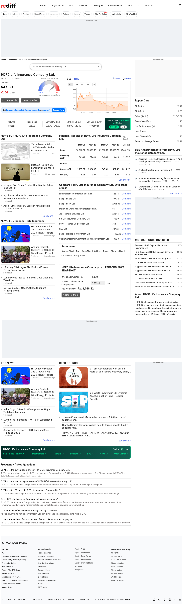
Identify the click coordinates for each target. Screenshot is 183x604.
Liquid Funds (43, 577)
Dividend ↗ (75, 453)
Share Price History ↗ (13, 453)
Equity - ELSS (80, 549)
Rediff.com (105, 599)
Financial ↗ (58, 453)
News (81, 5)
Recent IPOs (6, 570)
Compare (126, 193)
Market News (7, 587)
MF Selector (42, 587)
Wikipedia (171, 314)
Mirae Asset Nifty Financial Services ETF (154, 286)
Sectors (26, 14)
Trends (87, 14)
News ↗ (104, 453)
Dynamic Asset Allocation (48, 580)
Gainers (66, 14)
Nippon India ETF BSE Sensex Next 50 (153, 270)
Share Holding (117, 251)
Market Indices (116, 570)
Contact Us (84, 599)
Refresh (128, 78)
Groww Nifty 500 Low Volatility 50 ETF (153, 282)
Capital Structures (69, 255)
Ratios (82, 255)
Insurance (54, 14)
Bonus (106, 251)
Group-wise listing (9, 563)
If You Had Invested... (119, 560)
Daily (11, 556)
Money (97, 5)
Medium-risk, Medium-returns (49, 560)
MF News (78, 566)
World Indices (116, 577)
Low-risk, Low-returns (46, 563)
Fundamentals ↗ (38, 453)
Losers (77, 14)
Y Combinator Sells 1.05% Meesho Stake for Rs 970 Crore (42, 147)
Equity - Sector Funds (83, 556)
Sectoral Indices (117, 574)
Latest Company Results (11, 584)
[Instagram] (170, 599)
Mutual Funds (39, 14)
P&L (78, 251)
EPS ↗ (90, 453)
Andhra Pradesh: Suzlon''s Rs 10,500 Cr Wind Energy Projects (42, 250)
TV (138, 5)
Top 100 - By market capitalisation (15, 580)
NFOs (40, 584)
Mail (71, 5)
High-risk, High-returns (46, 556)
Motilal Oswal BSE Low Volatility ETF (153, 258)
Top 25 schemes (44, 553)
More (147, 5)
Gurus (129, 5)
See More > (49, 216)
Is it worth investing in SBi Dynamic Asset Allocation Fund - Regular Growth (108, 396)
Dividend (97, 251)
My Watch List (116, 556)
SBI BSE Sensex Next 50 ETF (148, 274)
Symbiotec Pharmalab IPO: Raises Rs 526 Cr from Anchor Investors (27, 197)
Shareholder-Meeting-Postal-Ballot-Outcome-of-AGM (160, 188)
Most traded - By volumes (11, 577)
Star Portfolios (101, 14)
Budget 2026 (79, 570)
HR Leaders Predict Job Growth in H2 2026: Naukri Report (42, 229)
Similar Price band (9, 574)
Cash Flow (86, 251)
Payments (56, 5)
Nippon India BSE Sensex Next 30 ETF (153, 266)
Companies (12, 60)
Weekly (17, 556)
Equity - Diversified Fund (84, 563)
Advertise (21, 599)
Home (43, 5)
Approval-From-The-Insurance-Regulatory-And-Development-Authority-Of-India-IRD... (160, 161)
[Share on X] (159, 599)
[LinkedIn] (180, 599)
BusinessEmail (115, 5)
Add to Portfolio (70, 295)
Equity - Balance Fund (83, 559)
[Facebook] (164, 599)
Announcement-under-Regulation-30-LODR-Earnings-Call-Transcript (159, 179)
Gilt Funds (42, 567)
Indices (15, 14)
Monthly (24, 556)
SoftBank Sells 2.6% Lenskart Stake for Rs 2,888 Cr (42, 168)
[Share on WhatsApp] (154, 599)
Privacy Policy (36, 599)
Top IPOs (9, 567)
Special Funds (43, 574)
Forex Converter (117, 567)
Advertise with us (117, 580)
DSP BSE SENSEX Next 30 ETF (149, 262)
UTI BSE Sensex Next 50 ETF (148, 278)
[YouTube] (175, 599)
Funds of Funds (44, 570)
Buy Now (113, 127)
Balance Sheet (67, 251)
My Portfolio (116, 14)
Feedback (70, 599)
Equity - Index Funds (82, 553)
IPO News (16, 570)
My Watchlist (131, 14)
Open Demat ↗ (121, 453)
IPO (3, 567)
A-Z (3, 553)
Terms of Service (54, 599)
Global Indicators (117, 563)
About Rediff (6, 599)
